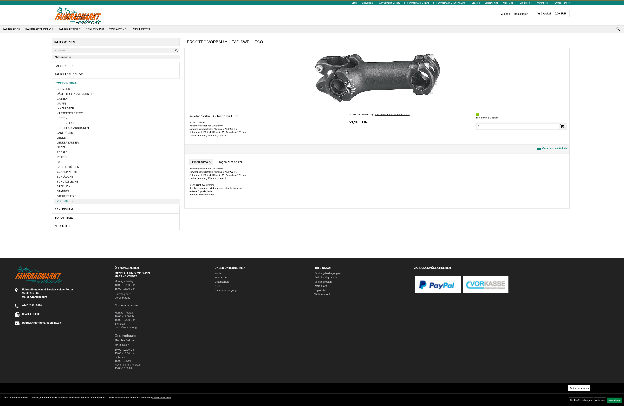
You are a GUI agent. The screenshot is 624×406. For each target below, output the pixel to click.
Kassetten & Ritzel (71, 113)
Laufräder (65, 132)
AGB (217, 286)
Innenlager (65, 108)
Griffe (61, 103)
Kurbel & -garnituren (73, 128)
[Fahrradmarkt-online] (77, 15)
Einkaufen (525, 3)
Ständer (63, 191)
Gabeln (62, 98)
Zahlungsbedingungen (327, 273)
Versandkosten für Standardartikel (392, 114)
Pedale (62, 152)
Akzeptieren (614, 400)
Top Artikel (118, 29)
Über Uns (508, 3)
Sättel (62, 162)
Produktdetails (201, 162)
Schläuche (65, 176)
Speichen (64, 186)
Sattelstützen (68, 167)
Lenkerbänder (68, 142)
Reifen (62, 157)
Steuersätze (66, 196)
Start (354, 3)
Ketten (62, 118)
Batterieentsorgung (226, 290)
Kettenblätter (68, 123)
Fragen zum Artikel (229, 162)
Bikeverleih (367, 3)
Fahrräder (11, 29)
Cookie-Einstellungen (581, 400)
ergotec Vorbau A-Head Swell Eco (213, 116)
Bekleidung (94, 29)
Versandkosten (323, 281)
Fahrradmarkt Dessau (389, 3)
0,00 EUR (553, 13)
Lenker (62, 137)
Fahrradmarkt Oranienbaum (450, 3)
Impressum (221, 277)
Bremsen (63, 89)
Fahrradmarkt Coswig (418, 3)
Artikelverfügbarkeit (325, 277)
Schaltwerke (67, 171)
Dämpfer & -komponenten (75, 93)
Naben (61, 147)
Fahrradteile (69, 29)
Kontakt (219, 273)
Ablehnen (600, 400)
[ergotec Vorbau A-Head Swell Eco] (377, 77)
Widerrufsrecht (322, 294)
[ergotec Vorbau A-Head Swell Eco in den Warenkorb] (562, 126)
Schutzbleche (67, 181)
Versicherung (491, 3)
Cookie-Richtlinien (161, 397)
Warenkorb (542, 3)
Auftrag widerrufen (579, 388)
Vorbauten (65, 201)
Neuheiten (141, 29)
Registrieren (521, 14)
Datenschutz (222, 281)
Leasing (476, 3)
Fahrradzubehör (39, 29)
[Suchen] (618, 29)
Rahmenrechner (561, 3)
